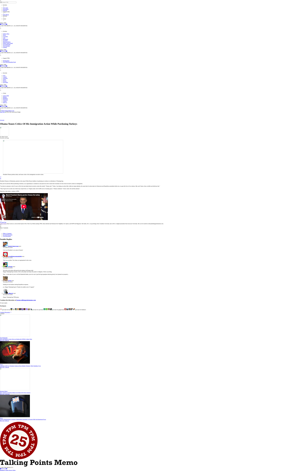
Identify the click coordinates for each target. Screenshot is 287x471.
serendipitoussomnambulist (15, 256)
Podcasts (5, 10)
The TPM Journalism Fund (9, 62)
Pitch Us (5, 102)
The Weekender (6, 44)
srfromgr (10, 266)
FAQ (4, 75)
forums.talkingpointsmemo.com (26, 300)
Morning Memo (6, 42)
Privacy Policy (12, 470)
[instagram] (5, 24)
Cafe (4, 38)
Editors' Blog (6, 33)
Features (5, 47)
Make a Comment (7, 233)
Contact (5, 77)
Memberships (6, 60)
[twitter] (3, 469)
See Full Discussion (7, 234)
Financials (5, 99)
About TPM (6, 95)
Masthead (5, 98)
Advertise (5, 78)
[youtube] (6, 24)
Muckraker (5, 39)
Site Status (5, 82)
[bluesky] (0, 24)
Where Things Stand (8, 43)
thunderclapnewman (13, 246)
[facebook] (2, 24)
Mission (5, 97)
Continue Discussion (5, 312)
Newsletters (6, 9)
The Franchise (6, 46)
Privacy (5, 81)
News (4, 35)
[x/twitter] (3, 24)
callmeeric (10, 293)
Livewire (2, 120)
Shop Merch (6, 14)
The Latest (5, 7)
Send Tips (2, 112)
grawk (9, 280)
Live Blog (5, 36)
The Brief (5, 40)
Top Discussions (7, 236)
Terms (4, 79)
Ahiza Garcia (3, 223)
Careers (5, 101)
